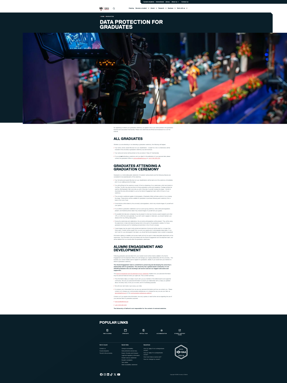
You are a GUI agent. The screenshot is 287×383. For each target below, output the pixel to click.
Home (102, 16)
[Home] (104, 10)
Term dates (125, 362)
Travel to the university (105, 353)
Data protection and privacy (129, 351)
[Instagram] (105, 374)
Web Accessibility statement (129, 364)
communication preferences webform (141, 293)
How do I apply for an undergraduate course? (154, 349)
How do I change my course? (152, 359)
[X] (115, 374)
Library (168, 2)
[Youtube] (118, 374)
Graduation (110, 16)
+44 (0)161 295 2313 (154, 158)
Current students (148, 2)
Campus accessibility (127, 348)
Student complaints (127, 360)
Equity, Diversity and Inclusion (130, 353)
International (160, 2)
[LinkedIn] (108, 374)
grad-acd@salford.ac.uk (140, 158)
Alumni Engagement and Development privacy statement (132, 273)
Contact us (184, 2)
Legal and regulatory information (131, 355)
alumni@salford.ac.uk (121, 293)
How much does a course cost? (152, 357)
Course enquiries (104, 351)
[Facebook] (101, 374)
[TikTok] (111, 374)
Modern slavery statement (129, 357)
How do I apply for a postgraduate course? (153, 353)
